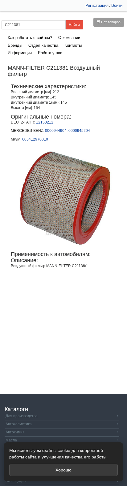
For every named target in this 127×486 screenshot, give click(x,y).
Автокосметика (62, 424)
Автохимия (62, 432)
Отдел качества (43, 45)
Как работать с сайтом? (30, 37)
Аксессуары (62, 481)
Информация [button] (20, 52)
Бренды (15, 45)
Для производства (62, 416)
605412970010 (35, 139)
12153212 (44, 122)
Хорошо (63, 469)
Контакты (73, 45)
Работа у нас (50, 52)
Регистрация (97, 5)
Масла (62, 440)
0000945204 (79, 130)
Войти (116, 5)
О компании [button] (69, 37)
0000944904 (56, 130)
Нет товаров (110, 22)
